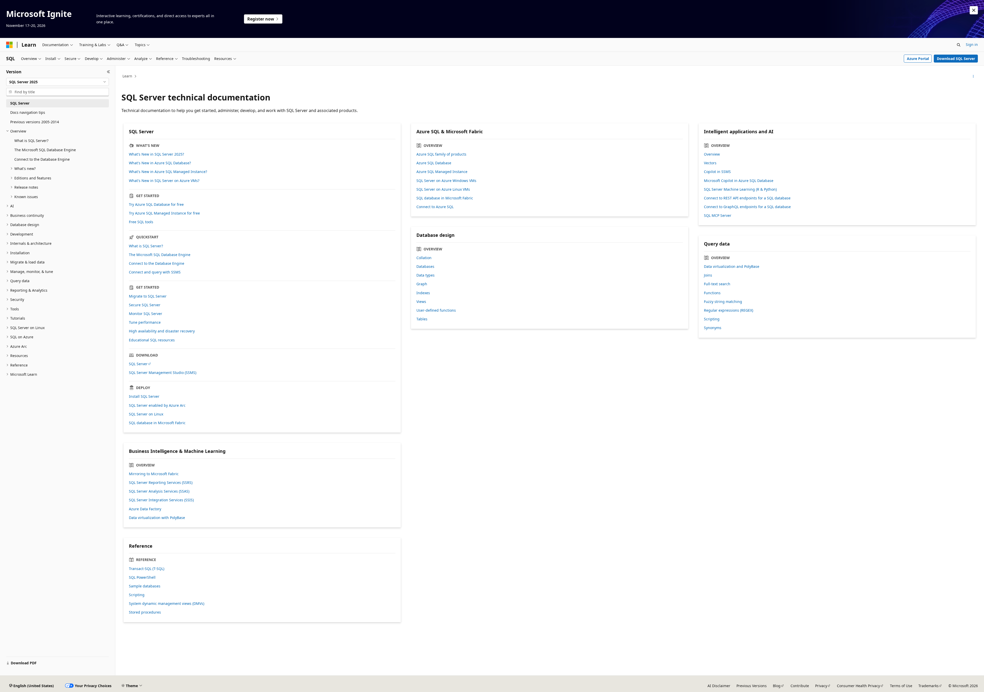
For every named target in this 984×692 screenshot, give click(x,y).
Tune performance (145, 322)
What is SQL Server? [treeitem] (31, 140)
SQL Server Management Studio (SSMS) (162, 372)
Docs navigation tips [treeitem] (27, 112)
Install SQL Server (144, 396)
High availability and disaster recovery (162, 331)
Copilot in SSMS (717, 171)
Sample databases (144, 586)
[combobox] (57, 82)
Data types (425, 275)
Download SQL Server (956, 58)
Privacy (821, 685)
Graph (421, 284)
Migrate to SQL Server (148, 296)
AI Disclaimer (719, 685)
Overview (712, 154)
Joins (708, 275)
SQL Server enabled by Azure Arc (157, 405)
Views (421, 301)
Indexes (423, 293)
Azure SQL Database (433, 163)
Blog (777, 685)
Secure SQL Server (144, 305)
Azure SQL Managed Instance (441, 171)
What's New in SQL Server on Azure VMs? (164, 180)
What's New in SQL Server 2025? (156, 154)
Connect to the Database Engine (156, 263)
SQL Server (138, 364)
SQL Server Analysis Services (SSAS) (159, 491)
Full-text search (717, 284)
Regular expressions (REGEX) (728, 310)
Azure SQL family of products (441, 154)
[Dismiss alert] (974, 10)
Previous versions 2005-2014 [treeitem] (34, 121)
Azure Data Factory (145, 509)
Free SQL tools (141, 222)
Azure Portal (918, 58)
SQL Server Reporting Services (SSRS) (160, 482)
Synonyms (712, 327)
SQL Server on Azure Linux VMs (443, 189)
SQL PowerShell (142, 577)
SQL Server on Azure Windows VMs (446, 180)
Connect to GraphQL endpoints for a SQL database (747, 207)
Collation (424, 258)
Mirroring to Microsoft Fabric (154, 474)
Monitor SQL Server (145, 313)
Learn (127, 76)
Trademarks (928, 685)
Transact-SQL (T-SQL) (146, 568)
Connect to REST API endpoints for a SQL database (747, 198)
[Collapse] (108, 72)
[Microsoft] (9, 45)
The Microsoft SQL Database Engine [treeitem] (45, 149)
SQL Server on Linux (146, 414)
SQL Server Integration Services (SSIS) (161, 500)
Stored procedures (145, 612)
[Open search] (959, 44)
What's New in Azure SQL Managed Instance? (168, 171)
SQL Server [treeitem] (19, 103)
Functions (712, 293)
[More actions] (973, 76)
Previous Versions (751, 685)
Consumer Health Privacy (858, 685)
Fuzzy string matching (723, 301)
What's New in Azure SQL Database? (160, 163)
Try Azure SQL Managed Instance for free (164, 213)
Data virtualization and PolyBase (731, 266)
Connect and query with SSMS (155, 272)
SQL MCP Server (717, 215)
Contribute (800, 685)
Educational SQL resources (152, 340)
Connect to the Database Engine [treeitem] (42, 159)
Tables (421, 319)
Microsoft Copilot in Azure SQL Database (738, 180)
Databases (425, 266)
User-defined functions (436, 310)
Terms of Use (901, 685)
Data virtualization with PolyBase (157, 517)
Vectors (710, 163)
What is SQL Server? (146, 246)
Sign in (972, 44)
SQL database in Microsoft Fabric (157, 423)
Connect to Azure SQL (435, 207)
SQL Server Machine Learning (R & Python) (740, 189)
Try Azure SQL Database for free (156, 204)
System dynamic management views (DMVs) (166, 603)
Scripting (712, 319)
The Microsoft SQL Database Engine (159, 254)
